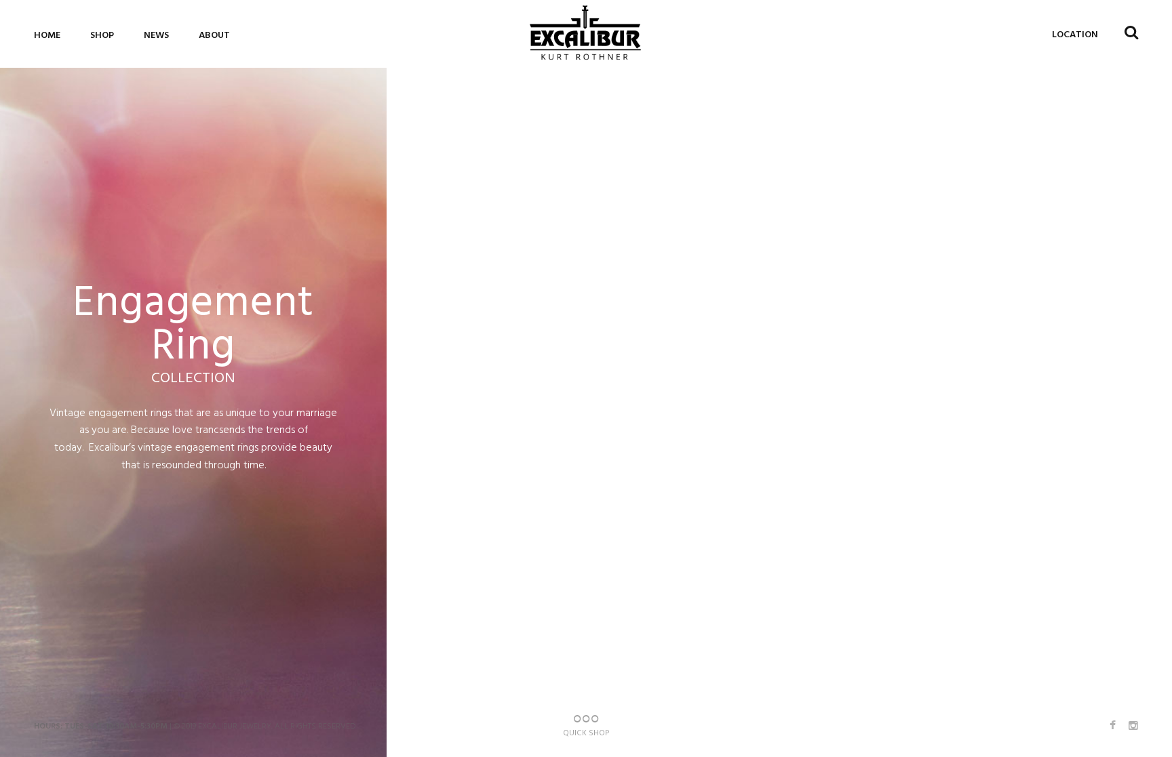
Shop (102, 35)
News (156, 35)
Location (1075, 35)
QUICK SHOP (586, 733)
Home (47, 35)
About (214, 35)
